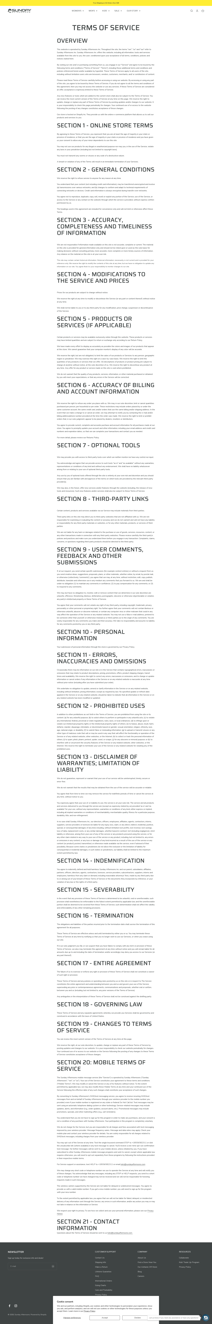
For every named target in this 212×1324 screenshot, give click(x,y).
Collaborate (184, 1257)
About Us (142, 1257)
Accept (105, 1317)
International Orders (103, 1280)
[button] (205, 1317)
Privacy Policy (89, 1311)
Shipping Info (100, 1262)
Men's (92, 10)
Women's (76, 10)
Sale (116, 10)
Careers (141, 1276)
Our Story (132, 10)
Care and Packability (103, 1290)
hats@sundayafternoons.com (133, 1164)
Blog (140, 1271)
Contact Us (100, 1257)
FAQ (97, 1276)
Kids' (104, 10)
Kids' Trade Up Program (189, 1262)
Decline (137, 1317)
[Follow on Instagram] (15, 1305)
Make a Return (101, 1267)
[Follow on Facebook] (9, 1305)
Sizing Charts (100, 1285)
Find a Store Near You (147, 1262)
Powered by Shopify (38, 1314)
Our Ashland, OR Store (147, 1267)
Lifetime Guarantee (103, 1271)
